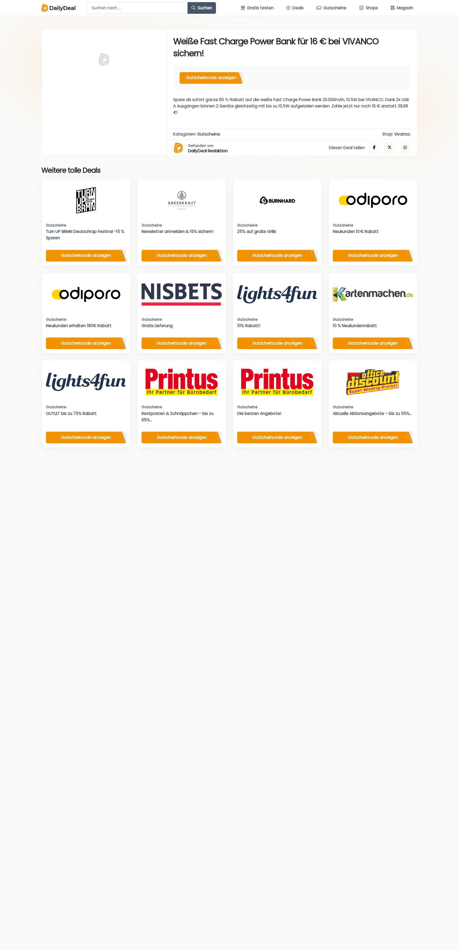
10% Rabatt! (248, 325)
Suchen (204, 8)
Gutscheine (208, 134)
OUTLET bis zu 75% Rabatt (71, 413)
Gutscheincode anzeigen (211, 77)
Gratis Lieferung (157, 325)
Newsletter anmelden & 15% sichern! (177, 231)
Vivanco (402, 134)
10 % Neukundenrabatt (355, 325)
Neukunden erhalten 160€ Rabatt (79, 325)
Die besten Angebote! (259, 413)
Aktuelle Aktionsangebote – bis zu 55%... (372, 413)
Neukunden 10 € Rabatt (356, 231)
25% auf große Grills (256, 231)
